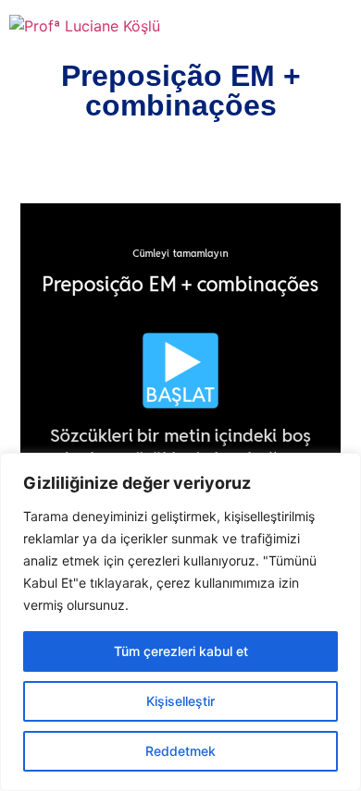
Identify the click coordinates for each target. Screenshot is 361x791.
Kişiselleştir (180, 701)
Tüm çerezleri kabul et (181, 651)
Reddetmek (180, 751)
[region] (180, 622)
